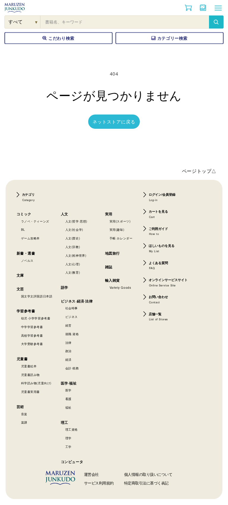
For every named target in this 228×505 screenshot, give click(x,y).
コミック (24, 214)
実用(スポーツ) (120, 221)
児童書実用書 (30, 392)
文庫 (20, 275)
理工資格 (71, 429)
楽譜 (24, 422)
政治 (68, 351)
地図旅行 (112, 253)
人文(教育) (72, 272)
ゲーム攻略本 (30, 238)
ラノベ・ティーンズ (35, 221)
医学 (68, 390)
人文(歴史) (72, 238)
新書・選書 (26, 253)
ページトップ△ (199, 170)
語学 (64, 287)
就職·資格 (72, 334)
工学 (68, 447)
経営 (68, 325)
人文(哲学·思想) (76, 221)
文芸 (20, 288)
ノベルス (27, 260)
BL (23, 230)
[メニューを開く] (218, 7)
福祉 (68, 407)
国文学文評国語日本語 (37, 296)
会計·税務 (72, 368)
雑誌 (109, 266)
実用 (109, 214)
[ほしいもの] (203, 7)
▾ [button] (36, 21)
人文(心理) (72, 264)
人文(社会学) (74, 230)
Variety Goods (120, 288)
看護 (68, 399)
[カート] (188, 7)
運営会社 (91, 474)
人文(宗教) (72, 247)
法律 (68, 343)
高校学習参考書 (32, 335)
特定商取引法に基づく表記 (146, 483)
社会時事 (71, 308)
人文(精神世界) (75, 255)
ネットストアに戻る (114, 121)
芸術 (20, 406)
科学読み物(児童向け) (36, 383)
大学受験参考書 (32, 344)
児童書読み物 (30, 375)
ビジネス (71, 317)
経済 (68, 359)
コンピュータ (72, 461)
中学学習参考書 (32, 327)
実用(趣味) (117, 230)
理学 (68, 438)
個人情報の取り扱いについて (148, 474)
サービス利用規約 (99, 483)
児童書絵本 (29, 366)
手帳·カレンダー (121, 238)
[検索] (216, 22)
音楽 (24, 414)
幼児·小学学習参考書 (35, 318)
